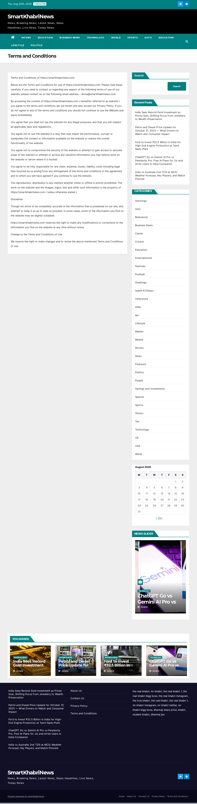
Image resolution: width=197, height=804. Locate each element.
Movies (26, 37)
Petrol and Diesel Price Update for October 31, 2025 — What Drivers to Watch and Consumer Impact (157, 131)
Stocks (139, 413)
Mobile (139, 339)
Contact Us (77, 698)
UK (137, 437)
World (116, 37)
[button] (187, 41)
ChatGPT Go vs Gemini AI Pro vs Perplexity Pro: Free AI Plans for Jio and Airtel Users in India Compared (159, 160)
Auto (148, 37)
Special (139, 396)
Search (139, 75)
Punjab (139, 380)
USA (137, 445)
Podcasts (140, 364)
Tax (137, 421)
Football (140, 274)
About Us (76, 690)
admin (144, 607)
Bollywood (141, 217)
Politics (37, 45)
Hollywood (141, 298)
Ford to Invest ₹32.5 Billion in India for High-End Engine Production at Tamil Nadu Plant (158, 145)
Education (45, 37)
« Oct (159, 518)
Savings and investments (150, 388)
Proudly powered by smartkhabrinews (26, 796)
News (138, 356)
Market (139, 331)
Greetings (141, 282)
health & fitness (144, 290)
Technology (95, 37)
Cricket (139, 241)
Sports (132, 37)
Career (139, 233)
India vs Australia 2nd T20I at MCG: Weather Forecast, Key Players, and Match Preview (160, 175)
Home (122, 796)
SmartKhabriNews (31, 16)
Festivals (140, 266)
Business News (70, 37)
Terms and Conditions (83, 713)
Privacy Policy (78, 705)
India (138, 306)
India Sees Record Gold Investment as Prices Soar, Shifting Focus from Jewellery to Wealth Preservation (160, 116)
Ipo (137, 315)
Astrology (141, 200)
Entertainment (143, 257)
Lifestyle (17, 45)
